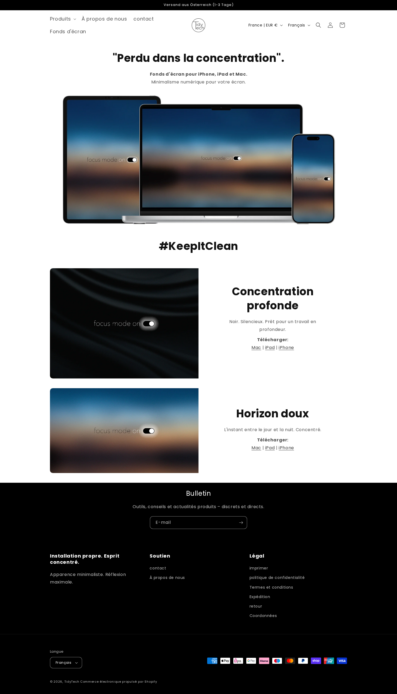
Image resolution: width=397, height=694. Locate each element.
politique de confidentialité (277, 577)
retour (256, 606)
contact (158, 568)
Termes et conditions (271, 587)
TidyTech (71, 681)
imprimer (259, 568)
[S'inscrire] (241, 522)
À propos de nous (167, 577)
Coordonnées (263, 615)
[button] (62, 18)
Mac (256, 347)
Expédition (260, 596)
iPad (270, 347)
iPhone (286, 347)
